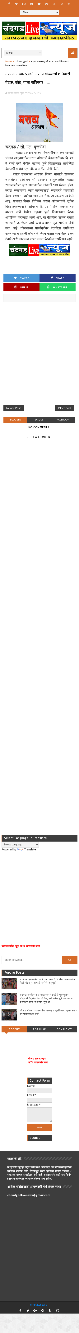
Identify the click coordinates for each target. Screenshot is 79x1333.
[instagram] (69, 4)
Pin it (24, 287)
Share (60, 278)
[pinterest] (31, 4)
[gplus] (24, 4)
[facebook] (9, 4)
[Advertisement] (39, 355)
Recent (14, 1029)
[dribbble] (46, 4)
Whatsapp (60, 287)
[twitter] (16, 4)
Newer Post (13, 408)
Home (8, 61)
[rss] (54, 4)
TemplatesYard (37, 1304)
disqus (39, 419)
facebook (63, 419)
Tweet (24, 278)
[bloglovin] (39, 4)
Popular (39, 1029)
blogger (15, 419)
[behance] (61, 4)
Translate (30, 849)
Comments (65, 1029)
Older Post (64, 408)
